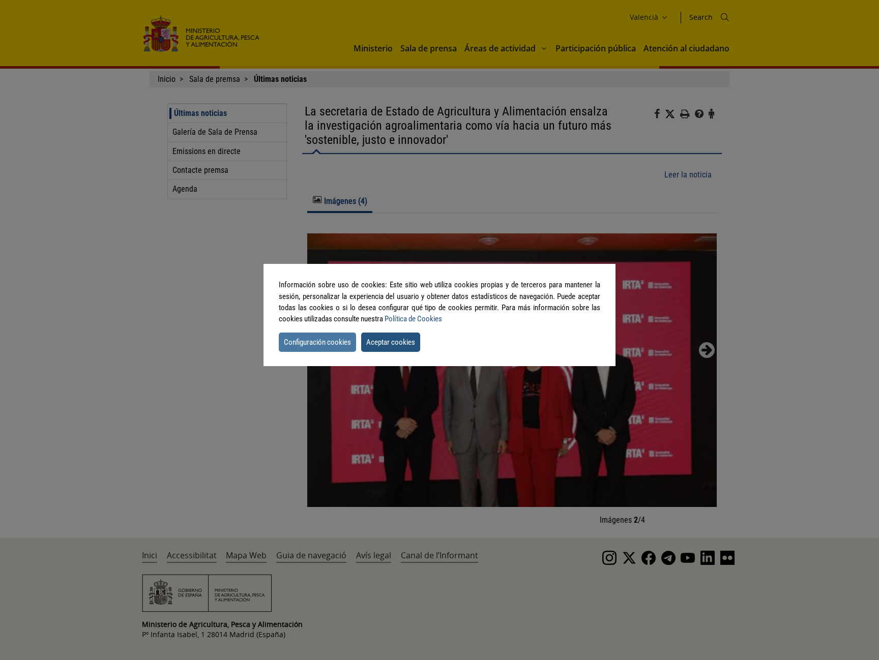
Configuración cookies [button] (317, 342)
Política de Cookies (413, 318)
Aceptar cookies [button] (390, 342)
